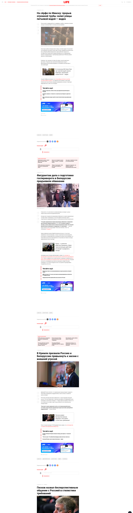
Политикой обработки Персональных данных (57, 5)
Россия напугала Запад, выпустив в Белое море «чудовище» (56, 339)
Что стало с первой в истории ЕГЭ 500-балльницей (71, 161)
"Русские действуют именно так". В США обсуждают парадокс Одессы (43, 344)
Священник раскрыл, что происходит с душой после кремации (71, 344)
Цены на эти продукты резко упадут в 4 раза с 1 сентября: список (57, 161)
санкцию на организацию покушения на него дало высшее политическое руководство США (57, 257)
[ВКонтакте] (55, 141)
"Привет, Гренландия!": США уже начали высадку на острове (57, 166)
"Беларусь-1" (49, 229)
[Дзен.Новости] (47, 141)
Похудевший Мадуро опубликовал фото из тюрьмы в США (58, 344)
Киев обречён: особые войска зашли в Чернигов (71, 338)
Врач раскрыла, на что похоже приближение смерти (58, 500)
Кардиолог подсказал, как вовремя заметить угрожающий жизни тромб (71, 166)
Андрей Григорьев (44, 454)
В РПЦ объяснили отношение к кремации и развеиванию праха (44, 166)
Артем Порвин (44, 115)
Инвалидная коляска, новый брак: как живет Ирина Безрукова (43, 161)
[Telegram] (52, 141)
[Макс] (50, 141)
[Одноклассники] (57, 141)
